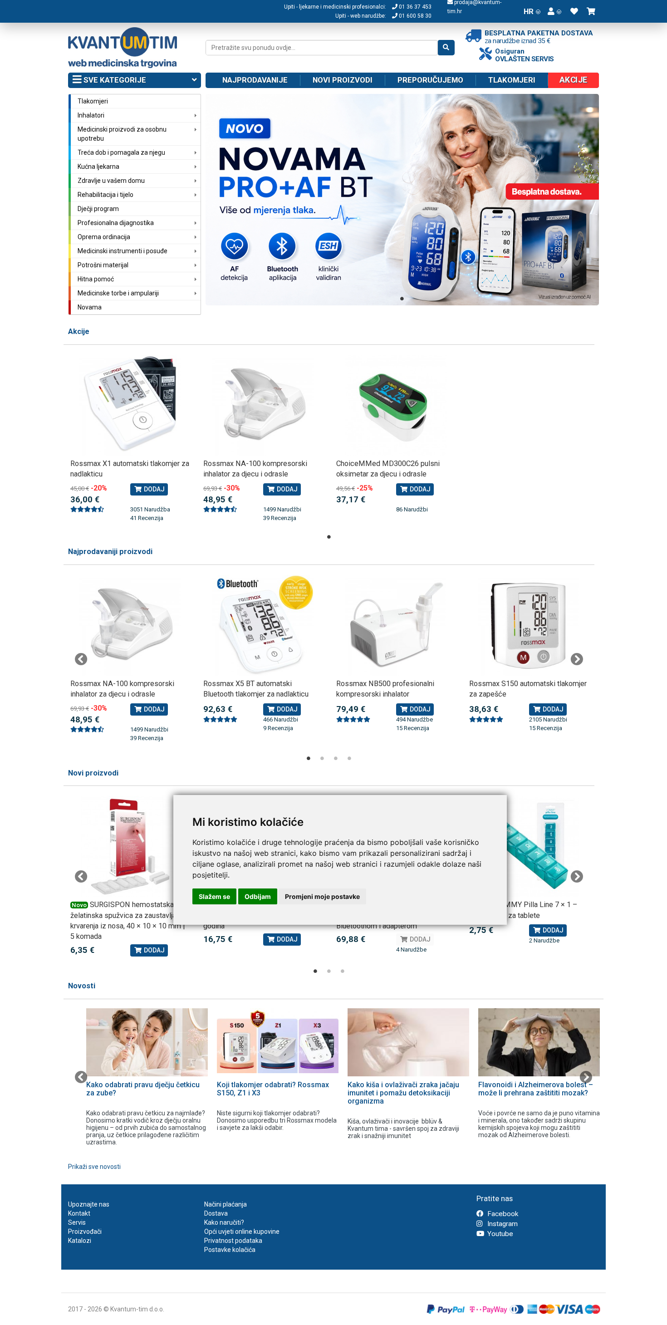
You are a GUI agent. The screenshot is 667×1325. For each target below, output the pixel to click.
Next (576, 659)
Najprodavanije (255, 79)
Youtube (499, 1234)
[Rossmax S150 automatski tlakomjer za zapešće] (529, 625)
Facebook (502, 1214)
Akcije (78, 331)
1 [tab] (402, 298)
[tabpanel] (402, 199)
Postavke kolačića (229, 1249)
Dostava (216, 1213)
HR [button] (529, 11)
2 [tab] (322, 758)
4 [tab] (349, 758)
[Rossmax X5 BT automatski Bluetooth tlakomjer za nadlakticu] (263, 625)
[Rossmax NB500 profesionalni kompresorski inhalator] (396, 625)
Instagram (502, 1224)
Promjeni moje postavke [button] (322, 896)
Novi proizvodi (343, 79)
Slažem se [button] (214, 896)
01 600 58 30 (414, 16)
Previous (81, 659)
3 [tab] (335, 758)
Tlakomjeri (511, 79)
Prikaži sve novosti (94, 1166)
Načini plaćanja (225, 1204)
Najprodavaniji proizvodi (110, 551)
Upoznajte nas (88, 1204)
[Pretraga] (446, 47)
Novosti (81, 985)
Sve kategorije (114, 79)
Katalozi (79, 1240)
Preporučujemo (430, 79)
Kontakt (79, 1213)
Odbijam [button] (258, 896)
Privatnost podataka (233, 1240)
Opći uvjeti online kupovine (242, 1231)
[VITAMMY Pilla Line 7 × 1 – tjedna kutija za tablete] (529, 846)
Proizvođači (85, 1231)
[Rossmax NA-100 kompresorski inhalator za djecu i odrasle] (263, 405)
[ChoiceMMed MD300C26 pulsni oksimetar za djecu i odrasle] (396, 405)
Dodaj (153, 489)
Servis (77, 1222)
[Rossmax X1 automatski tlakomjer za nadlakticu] (130, 405)
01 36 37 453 (414, 7)
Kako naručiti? (224, 1222)
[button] (554, 11)
